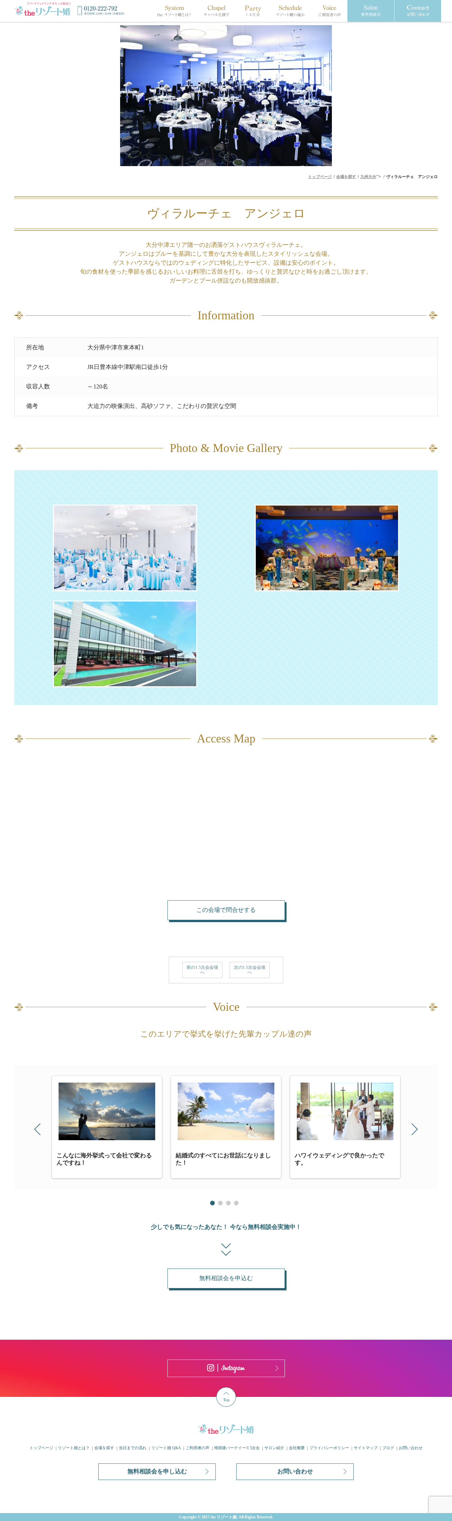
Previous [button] (37, 1129)
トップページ (41, 1448)
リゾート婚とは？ (74, 1448)
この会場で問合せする (226, 910)
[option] (107, 1130)
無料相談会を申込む (226, 1278)
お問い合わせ (411, 1448)
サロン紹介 (274, 1448)
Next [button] (415, 1129)
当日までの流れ (133, 1448)
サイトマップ (366, 1448)
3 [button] (228, 1203)
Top (226, 1397)
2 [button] (220, 1203)
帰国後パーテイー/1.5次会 (237, 1448)
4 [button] (236, 1203)
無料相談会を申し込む (157, 1471)
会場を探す (104, 1448)
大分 (372, 176)
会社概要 (297, 1448)
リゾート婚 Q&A (166, 1448)
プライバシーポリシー (329, 1448)
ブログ (388, 1448)
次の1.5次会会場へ (249, 970)
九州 (364, 176)
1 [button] (212, 1203)
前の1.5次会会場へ (202, 970)
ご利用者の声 (197, 1448)
